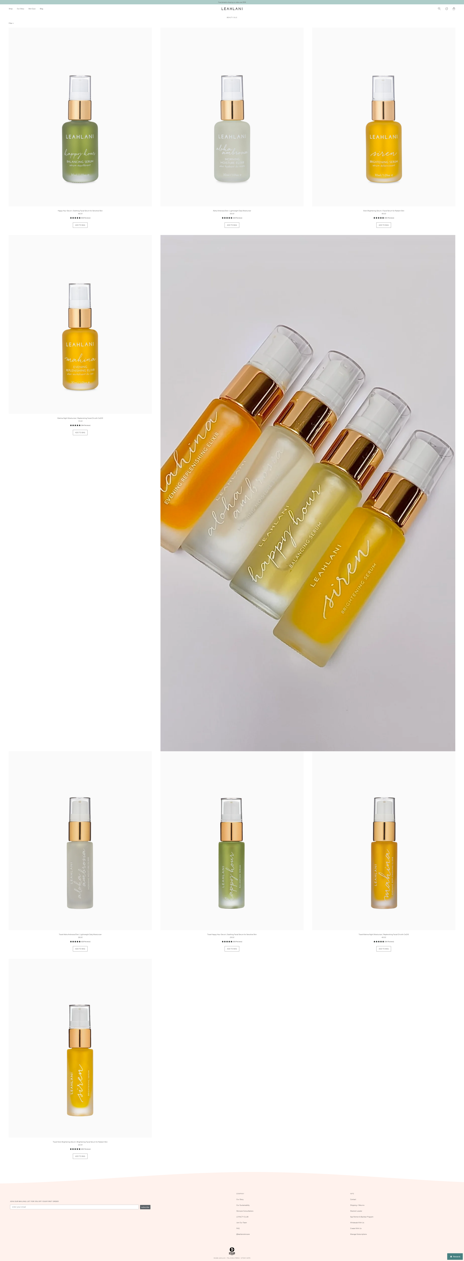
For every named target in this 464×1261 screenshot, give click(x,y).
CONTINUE (232, 651)
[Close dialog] (256, 603)
